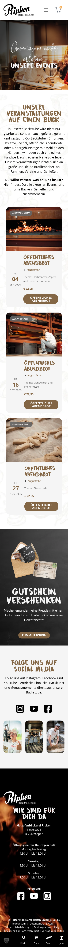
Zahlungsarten (42, 927)
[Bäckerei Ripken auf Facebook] (48, 709)
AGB (50, 923)
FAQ (56, 927)
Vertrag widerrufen (53, 931)
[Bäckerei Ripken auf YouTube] (34, 709)
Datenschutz (38, 923)
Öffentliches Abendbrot (41, 299)
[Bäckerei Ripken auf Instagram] (20, 709)
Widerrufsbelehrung (18, 927)
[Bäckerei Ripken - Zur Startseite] (18, 10)
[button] (45, 10)
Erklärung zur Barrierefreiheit (21, 931)
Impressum (19, 923)
